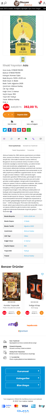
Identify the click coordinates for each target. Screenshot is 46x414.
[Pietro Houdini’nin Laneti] (11, 287)
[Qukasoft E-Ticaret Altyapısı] (23, 411)
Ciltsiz (26, 236)
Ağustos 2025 (29, 226)
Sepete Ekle (22, 114)
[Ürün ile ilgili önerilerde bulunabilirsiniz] (41, 138)
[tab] (15, 146)
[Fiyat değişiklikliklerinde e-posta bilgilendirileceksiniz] (26, 138)
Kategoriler (23, 378)
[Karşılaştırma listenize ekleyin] (19, 138)
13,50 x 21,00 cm (29, 216)
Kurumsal (23, 371)
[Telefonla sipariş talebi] (34, 138)
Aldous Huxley (29, 231)
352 (25, 246)
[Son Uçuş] (34, 287)
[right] (43, 294)
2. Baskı (26, 221)
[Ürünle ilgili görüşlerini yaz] (12, 138)
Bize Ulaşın (23, 385)
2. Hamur (27, 241)
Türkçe (26, 251)
